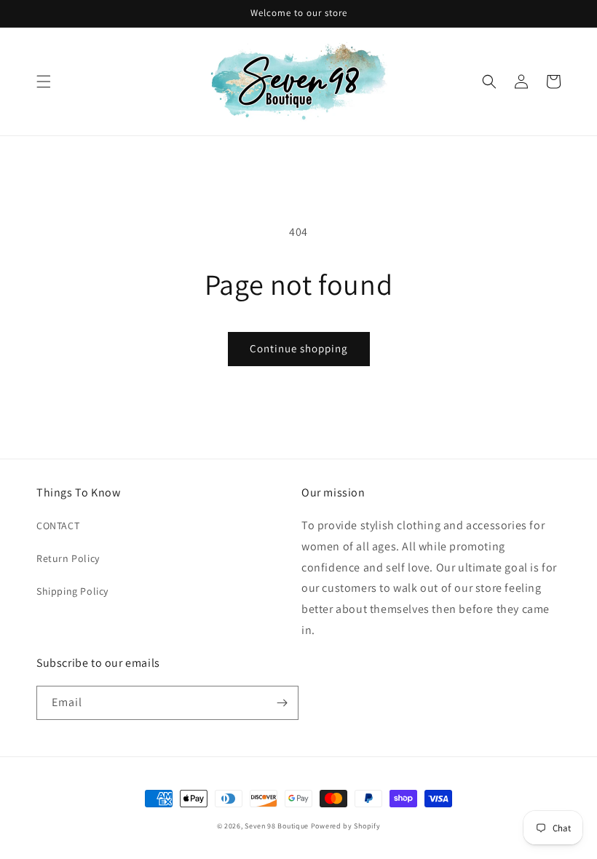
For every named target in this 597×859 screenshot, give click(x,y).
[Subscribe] (282, 703)
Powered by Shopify (346, 826)
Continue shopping (299, 348)
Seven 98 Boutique (278, 826)
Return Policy (68, 558)
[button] (44, 82)
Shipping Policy (72, 591)
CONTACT (57, 525)
